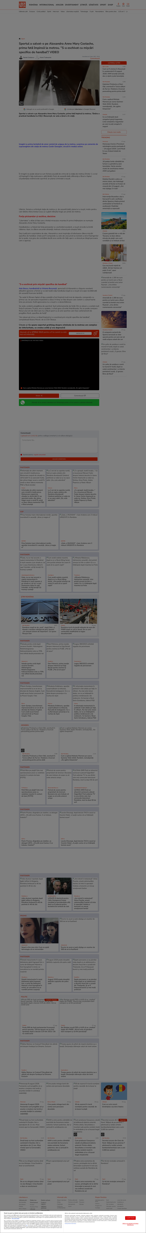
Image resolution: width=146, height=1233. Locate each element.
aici (26, 1225)
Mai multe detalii (15, 1218)
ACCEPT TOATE (130, 1218)
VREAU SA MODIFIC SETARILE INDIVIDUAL (130, 1224)
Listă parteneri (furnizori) (70, 1223)
